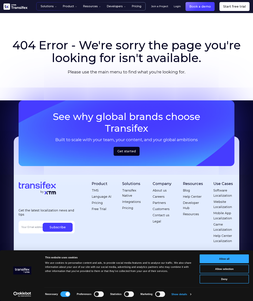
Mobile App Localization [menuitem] (222, 215)
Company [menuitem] (162, 184)
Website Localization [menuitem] (222, 204)
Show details (179, 294)
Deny (224, 279)
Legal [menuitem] (157, 221)
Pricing (136, 6)
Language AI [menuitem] (101, 197)
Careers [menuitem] (159, 197)
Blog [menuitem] (186, 190)
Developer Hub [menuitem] (191, 205)
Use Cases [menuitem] (223, 184)
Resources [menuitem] (193, 184)
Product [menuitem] (99, 184)
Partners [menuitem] (159, 203)
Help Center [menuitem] (192, 197)
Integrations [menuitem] (131, 202)
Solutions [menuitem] (131, 184)
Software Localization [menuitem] (222, 193)
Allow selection (224, 268)
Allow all (224, 258)
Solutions (47, 6)
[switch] (99, 294)
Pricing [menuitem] (97, 203)
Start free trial (234, 6)
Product (68, 6)
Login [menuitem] (177, 6)
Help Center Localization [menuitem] (222, 238)
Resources (90, 6)
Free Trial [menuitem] (99, 209)
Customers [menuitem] (161, 209)
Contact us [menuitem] (161, 215)
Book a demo (200, 6)
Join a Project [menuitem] (159, 6)
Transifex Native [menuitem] (129, 193)
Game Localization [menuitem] (222, 227)
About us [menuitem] (160, 190)
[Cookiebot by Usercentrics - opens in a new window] (22, 294)
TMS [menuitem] (95, 190)
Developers (115, 6)
